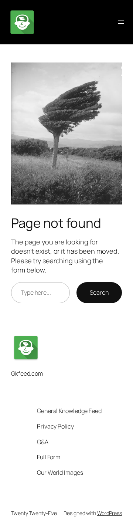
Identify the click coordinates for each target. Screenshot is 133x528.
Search (99, 292)
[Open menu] (121, 22)
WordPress (109, 513)
